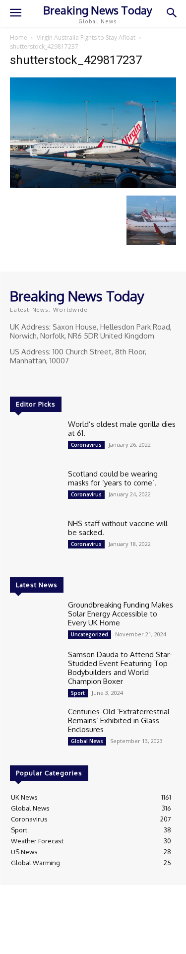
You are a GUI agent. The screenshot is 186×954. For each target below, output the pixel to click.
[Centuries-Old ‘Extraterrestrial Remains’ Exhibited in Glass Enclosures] (35, 727)
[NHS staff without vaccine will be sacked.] (35, 539)
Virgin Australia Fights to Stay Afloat (86, 37)
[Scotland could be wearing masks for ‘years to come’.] (35, 489)
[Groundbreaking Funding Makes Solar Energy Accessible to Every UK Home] (35, 620)
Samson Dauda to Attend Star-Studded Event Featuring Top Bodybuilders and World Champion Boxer (120, 668)
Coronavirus (86, 444)
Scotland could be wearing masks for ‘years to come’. (113, 478)
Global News (87, 741)
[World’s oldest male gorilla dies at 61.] (35, 440)
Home (18, 37)
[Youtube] (58, 379)
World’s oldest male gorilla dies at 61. (122, 428)
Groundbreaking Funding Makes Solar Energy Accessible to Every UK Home (120, 613)
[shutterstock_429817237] (93, 185)
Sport (78, 692)
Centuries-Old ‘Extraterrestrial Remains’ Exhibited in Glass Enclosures (119, 720)
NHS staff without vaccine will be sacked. (118, 528)
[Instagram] (31, 379)
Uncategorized (89, 634)
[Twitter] (45, 379)
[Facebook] (17, 379)
